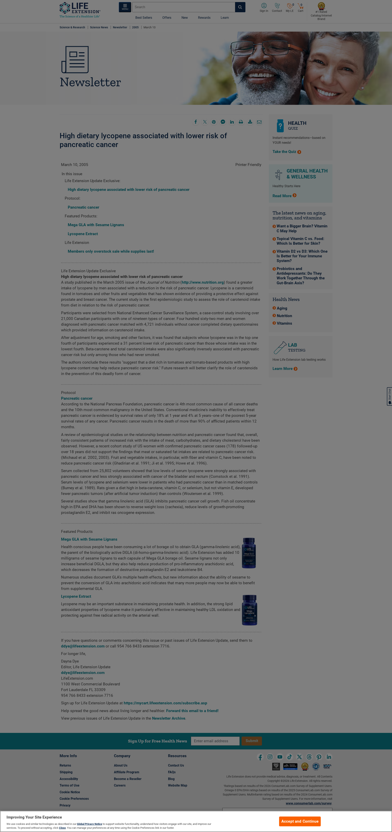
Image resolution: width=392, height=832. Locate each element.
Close (62, 827)
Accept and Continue (300, 821)
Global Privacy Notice (89, 823)
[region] (196, 821)
